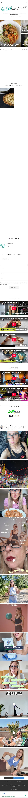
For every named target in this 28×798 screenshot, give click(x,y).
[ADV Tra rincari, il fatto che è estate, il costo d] (14, 733)
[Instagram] (11, 17)
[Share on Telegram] (15, 238)
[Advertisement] (14, 66)
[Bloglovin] (19, 17)
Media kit (21, 781)
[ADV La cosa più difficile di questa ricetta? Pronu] (14, 647)
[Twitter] (9, 17)
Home (1, 49)
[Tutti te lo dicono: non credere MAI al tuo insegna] (14, 618)
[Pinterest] (13, 17)
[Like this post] (9, 238)
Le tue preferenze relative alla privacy (15, 793)
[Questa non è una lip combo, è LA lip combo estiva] (14, 560)
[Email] (17, 17)
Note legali (15, 781)
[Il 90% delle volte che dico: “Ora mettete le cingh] (14, 704)
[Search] (26, 2)
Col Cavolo (11, 85)
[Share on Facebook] (11, 238)
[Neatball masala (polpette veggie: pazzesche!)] (10, 33)
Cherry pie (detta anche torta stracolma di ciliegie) (13, 49)
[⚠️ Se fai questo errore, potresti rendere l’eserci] (14, 762)
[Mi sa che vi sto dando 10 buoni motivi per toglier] (14, 531)
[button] (2, 33)
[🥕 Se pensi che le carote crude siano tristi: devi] (14, 503)
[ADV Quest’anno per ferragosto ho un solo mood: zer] (14, 675)
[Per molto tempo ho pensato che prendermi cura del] (14, 589)
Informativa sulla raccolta (8, 796)
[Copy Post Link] (16, 238)
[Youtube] (15, 17)
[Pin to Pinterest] (12, 238)
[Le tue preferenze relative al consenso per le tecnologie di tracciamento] (25, 795)
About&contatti (8, 781)
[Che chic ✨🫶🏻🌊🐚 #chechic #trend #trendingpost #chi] (14, 445)
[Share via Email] (18, 238)
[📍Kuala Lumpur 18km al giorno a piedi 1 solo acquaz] (14, 474)
